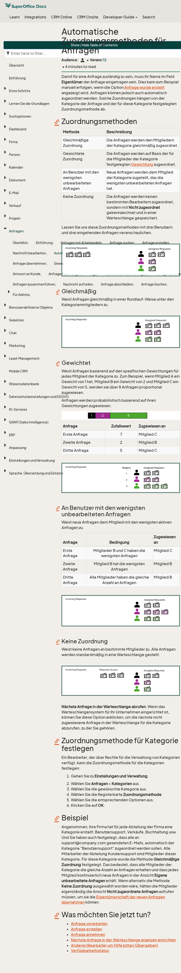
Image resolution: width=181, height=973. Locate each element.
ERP (12, 435)
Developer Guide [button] (119, 17)
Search (148, 17)
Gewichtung (142, 164)
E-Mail (14, 193)
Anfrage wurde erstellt (144, 87)
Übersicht (16, 65)
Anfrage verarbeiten (89, 923)
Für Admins (21, 295)
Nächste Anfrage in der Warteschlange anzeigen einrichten (123, 940)
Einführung (17, 78)
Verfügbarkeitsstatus (90, 950)
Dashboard (17, 129)
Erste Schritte (19, 91)
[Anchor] (58, 121)
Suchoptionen (20, 116)
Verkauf (15, 206)
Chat (13, 333)
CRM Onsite (87, 17)
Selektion (16, 320)
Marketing (17, 346)
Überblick (20, 243)
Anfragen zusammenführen (34, 284)
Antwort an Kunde (27, 274)
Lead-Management (24, 358)
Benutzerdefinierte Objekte (31, 307)
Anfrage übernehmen (29, 263)
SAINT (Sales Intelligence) (29, 422)
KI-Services (18, 409)
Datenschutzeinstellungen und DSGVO (39, 397)
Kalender (16, 167)
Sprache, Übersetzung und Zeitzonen (37, 473)
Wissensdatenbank (24, 384)
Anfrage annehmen (88, 934)
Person (14, 155)
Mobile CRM (18, 371)
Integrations (35, 17)
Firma (13, 142)
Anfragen (16, 231)
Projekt (15, 218)
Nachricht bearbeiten (29, 253)
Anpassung (17, 448)
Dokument (17, 180)
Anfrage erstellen (86, 929)
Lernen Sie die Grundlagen (29, 104)
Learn (14, 17)
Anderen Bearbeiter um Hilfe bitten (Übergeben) (114, 945)
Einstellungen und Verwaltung (32, 460)
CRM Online (61, 17)
